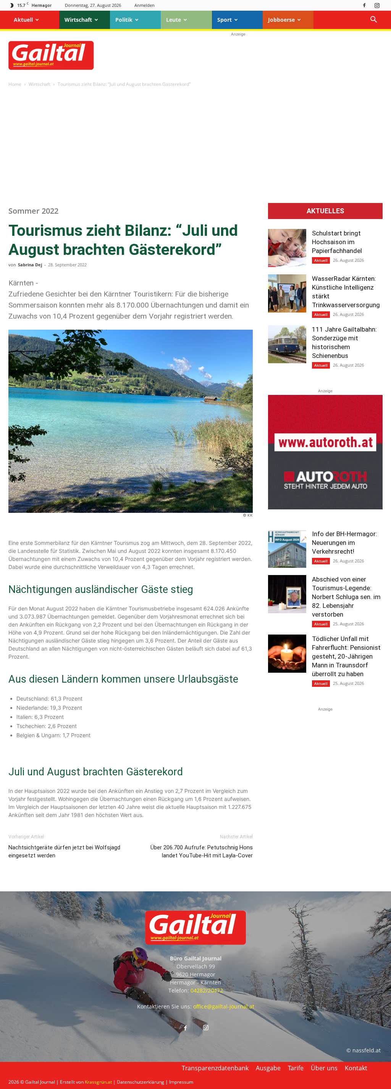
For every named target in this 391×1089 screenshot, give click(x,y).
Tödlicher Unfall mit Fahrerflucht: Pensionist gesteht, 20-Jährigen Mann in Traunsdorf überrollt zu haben (346, 656)
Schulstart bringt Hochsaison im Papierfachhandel (337, 242)
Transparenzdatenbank (215, 1068)
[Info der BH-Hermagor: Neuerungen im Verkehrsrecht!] (287, 549)
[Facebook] (364, 5)
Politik (123, 19)
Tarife (296, 1068)
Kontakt (356, 1068)
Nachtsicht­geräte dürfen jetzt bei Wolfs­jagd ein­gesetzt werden (64, 851)
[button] (373, 20)
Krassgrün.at (98, 1082)
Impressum (181, 1082)
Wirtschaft (78, 19)
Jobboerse (281, 19)
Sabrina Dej (30, 264)
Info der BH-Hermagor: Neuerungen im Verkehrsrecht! (344, 542)
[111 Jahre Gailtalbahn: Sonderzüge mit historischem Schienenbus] (287, 344)
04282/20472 (207, 990)
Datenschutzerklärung (140, 1082)
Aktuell (23, 19)
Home (14, 84)
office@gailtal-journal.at (223, 1006)
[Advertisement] (238, 55)
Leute (173, 19)
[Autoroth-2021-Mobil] (325, 507)
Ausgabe (268, 1068)
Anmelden (144, 5)
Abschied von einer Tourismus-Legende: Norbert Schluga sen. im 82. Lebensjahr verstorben (346, 596)
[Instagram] (377, 5)
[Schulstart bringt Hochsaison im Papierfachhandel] (287, 248)
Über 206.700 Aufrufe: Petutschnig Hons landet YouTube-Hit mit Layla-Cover (201, 851)
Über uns (324, 1068)
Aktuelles (325, 211)
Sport (224, 19)
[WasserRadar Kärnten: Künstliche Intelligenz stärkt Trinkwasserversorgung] (287, 293)
